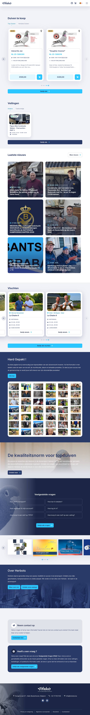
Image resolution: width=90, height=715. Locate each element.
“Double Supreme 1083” (39, 55)
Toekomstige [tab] (20, 108)
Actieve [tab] (10, 108)
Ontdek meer (13, 472)
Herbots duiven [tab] (23, 23)
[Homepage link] (8, 3)
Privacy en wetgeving (26, 712)
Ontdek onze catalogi (29, 587)
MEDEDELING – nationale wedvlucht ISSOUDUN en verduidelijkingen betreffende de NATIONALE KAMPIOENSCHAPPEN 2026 (25, 217)
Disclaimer (56, 712)
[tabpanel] (45, 57)
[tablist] (18, 23)
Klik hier (12, 376)
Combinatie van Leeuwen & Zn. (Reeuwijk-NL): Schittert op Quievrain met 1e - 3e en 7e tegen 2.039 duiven (63, 179)
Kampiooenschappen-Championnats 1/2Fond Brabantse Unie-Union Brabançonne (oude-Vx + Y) (25, 255)
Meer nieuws (74, 155)
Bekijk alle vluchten (43, 346)
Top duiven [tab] (11, 23)
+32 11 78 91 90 (56, 696)
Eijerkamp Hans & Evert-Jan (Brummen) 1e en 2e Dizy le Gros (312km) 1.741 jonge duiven (63, 255)
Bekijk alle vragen (44, 525)
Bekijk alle (43, 91)
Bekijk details (19, 125)
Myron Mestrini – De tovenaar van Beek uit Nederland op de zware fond (63, 217)
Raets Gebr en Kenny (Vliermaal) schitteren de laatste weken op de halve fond (25, 179)
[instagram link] (47, 700)
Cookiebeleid (66, 712)
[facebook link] (43, 700)
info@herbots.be (71, 696)
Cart (75, 3)
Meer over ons (14, 587)
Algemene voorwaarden (43, 712)
